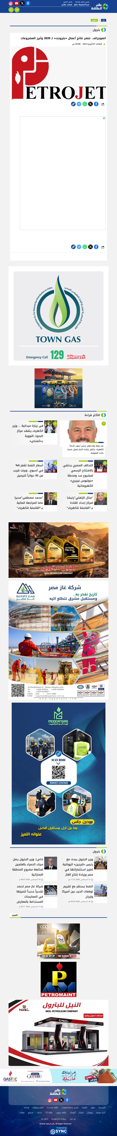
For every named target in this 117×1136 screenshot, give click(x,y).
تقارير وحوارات (38, 1107)
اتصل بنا (44, 1119)
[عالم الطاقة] (103, 20)
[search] (11, 9)
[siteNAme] (99, 6)
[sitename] (58, 1092)
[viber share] (79, 104)
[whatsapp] (73, 104)
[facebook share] (96, 104)
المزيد (15, 915)
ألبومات (72, 1113)
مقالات (22, 1113)
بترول (94, 20)
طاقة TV (49, 1113)
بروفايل (90, 1113)
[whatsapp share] (84, 104)
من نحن (73, 1119)
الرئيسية (101, 1107)
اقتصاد (26, 1107)
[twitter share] (90, 104)
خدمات (39, 1113)
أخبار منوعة (100, 1113)
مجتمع (30, 1113)
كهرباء (84, 1107)
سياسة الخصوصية (58, 1119)
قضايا (81, 1113)
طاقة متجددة (52, 1107)
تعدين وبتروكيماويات (69, 1107)
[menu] (17, 9)
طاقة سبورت (61, 1113)
